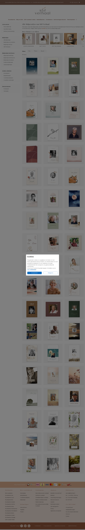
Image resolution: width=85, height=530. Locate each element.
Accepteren (34, 273)
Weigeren (50, 273)
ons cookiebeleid (31, 269)
